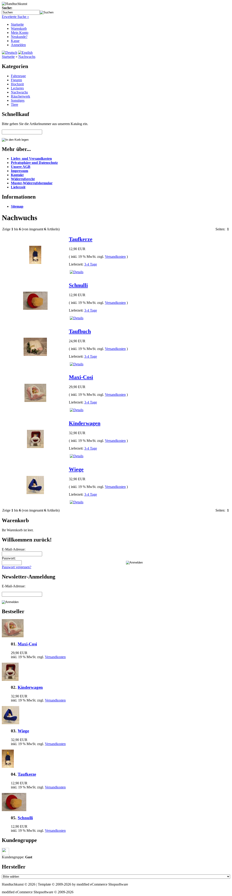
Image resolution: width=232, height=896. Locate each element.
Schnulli (78, 285)
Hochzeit (17, 84)
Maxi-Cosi (81, 377)
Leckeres (17, 88)
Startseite (17, 24)
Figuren (16, 80)
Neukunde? (19, 37)
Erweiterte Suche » (15, 17)
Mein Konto (19, 32)
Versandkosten (115, 256)
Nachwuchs (26, 57)
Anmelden (18, 45)
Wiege (76, 469)
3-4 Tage (90, 264)
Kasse (15, 41)
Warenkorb (19, 28)
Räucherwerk (20, 96)
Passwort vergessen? (16, 567)
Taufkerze (80, 239)
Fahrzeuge (18, 76)
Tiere (14, 104)
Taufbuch (80, 331)
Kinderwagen (84, 423)
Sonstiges (17, 100)
